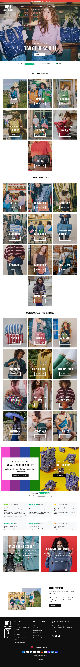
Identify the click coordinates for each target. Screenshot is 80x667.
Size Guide (17, 625)
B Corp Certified (37, 630)
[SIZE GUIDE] (59, 554)
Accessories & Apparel (48, 6)
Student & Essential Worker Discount (21, 628)
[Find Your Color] (20, 469)
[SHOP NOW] (15, 93)
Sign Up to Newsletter (39, 625)
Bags (33, 6)
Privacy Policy (37, 657)
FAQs (15, 639)
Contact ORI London (19, 642)
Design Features (37, 635)
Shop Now (40, 238)
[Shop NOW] (15, 125)
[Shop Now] (40, 364)
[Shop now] (15, 197)
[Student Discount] (21, 554)
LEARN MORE (55, 605)
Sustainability (37, 633)
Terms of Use (43, 657)
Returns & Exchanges (19, 632)
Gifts (49, 9)
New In (24, 6)
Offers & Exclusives (35, 9)
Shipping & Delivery (19, 637)
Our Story (35, 627)
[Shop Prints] (59, 469)
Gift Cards (17, 634)
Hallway (41, 659)
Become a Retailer (38, 638)
